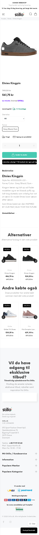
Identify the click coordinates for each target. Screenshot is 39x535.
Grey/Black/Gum (10, 129)
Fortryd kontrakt (29, 530)
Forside (3, 18)
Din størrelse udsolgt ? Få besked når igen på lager (19, 162)
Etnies (9, 18)
